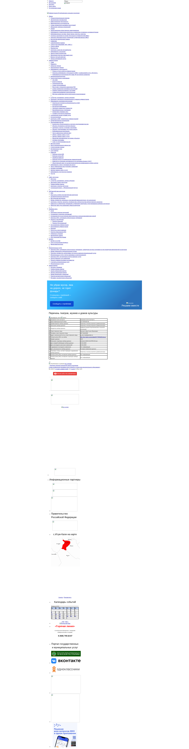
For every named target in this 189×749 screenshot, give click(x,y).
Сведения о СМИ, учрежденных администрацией (64, 119)
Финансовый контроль (57, 244)
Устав (52, 210)
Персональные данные (57, 67)
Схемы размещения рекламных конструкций (63, 25)
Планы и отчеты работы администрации (63, 71)
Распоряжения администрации (59, 226)
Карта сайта (52, 6)
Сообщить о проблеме (62, 304)
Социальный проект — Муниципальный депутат (64, 187)
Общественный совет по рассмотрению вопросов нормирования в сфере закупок (75, 163)
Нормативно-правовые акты (60, 111)
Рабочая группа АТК (58, 156)
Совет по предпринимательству (61, 141)
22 (67, 616)
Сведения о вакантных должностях (62, 108)
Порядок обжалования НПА (58, 232)
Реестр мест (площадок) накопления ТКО (64, 87)
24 (75, 616)
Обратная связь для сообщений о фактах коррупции (65, 205)
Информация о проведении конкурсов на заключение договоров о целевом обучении (74, 32)
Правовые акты (53, 209)
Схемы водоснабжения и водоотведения (63, 92)
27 (60, 618)
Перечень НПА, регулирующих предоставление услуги (66, 256)
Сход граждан (54, 150)
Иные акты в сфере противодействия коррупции (64, 195)
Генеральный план (57, 83)
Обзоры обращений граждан (59, 272)
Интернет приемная (56, 267)
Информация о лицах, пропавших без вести (63, 164)
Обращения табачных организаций (60, 27)
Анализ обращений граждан (58, 271)
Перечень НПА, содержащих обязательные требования (66, 218)
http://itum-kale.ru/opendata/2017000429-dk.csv (93, 337)
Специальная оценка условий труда (61, 115)
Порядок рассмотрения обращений (61, 276)
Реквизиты (54, 64)
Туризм (53, 28)
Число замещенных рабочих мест (61, 133)
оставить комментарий (61, 369)
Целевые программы (58, 140)
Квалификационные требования (61, 110)
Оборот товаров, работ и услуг (60, 134)
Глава (52, 62)
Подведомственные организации (60, 120)
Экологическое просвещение (59, 20)
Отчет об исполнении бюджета (59, 242)
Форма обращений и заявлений (59, 274)
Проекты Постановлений (59, 223)
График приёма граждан (57, 184)
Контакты (51, 4)
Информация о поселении (58, 51)
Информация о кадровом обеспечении (61, 101)
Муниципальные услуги (55, 248)
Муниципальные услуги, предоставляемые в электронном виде (68, 255)
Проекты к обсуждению (57, 219)
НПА (52, 193)
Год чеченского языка (55, 8)
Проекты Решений (57, 221)
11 (52, 614)
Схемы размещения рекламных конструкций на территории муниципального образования (74, 367)
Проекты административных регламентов (62, 260)
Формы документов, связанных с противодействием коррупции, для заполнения (73, 200)
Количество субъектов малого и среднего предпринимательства (70, 124)
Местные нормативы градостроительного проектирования (68, 94)
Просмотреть (67, 597)
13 (60, 614)
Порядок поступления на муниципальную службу (66, 103)
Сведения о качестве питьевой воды (61, 50)
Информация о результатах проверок (61, 172)
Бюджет (51, 239)
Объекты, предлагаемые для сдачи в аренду (64, 129)
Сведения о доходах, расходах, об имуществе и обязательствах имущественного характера (76, 202)
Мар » (67, 621)
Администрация (53, 60)
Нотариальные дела (56, 149)
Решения (53, 228)
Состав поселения (56, 117)
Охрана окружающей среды (58, 58)
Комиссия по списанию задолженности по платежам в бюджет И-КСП (71, 161)
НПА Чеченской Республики (58, 237)
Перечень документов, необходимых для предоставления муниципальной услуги (73, 253)
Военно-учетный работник (58, 57)
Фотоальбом (52, 2)
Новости (51, 1)
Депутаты (53, 179)
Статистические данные (57, 147)
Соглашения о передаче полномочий (61, 214)
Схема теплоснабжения (59, 85)
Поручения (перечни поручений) (60, 212)
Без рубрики (68, 363)
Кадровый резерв (57, 104)
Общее (51, 16)
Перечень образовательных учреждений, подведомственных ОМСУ (70, 37)
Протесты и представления (58, 230)
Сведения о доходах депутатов (59, 186)
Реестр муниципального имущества (61, 145)
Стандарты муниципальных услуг (60, 262)
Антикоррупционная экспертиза (60, 196)
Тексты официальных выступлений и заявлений (64, 166)
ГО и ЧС (53, 173)
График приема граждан (57, 269)
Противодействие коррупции (57, 191)
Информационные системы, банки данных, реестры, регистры (68, 34)
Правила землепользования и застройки (63, 90)
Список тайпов (55, 46)
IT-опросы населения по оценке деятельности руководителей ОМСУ (70, 35)
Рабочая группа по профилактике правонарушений (66, 159)
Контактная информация (59, 106)
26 (56, 618)
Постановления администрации (60, 225)
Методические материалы (58, 198)
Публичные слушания (57, 233)
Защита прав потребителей (58, 53)
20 (60, 616)
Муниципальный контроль (58, 76)
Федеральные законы (57, 235)
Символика (54, 41)
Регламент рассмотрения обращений (61, 278)
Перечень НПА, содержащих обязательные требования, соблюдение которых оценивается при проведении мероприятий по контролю (89, 249)
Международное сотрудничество (60, 23)
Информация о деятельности (59, 69)
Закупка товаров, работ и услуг (61, 136)
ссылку (73, 369)
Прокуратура (54, 48)
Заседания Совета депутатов (59, 182)
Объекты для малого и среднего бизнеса (63, 126)
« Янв (62, 621)
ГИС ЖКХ (55, 80)
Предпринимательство (57, 122)
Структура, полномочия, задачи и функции (63, 97)
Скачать (60, 597)
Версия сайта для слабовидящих (66, 373)
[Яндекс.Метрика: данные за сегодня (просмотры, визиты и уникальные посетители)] (65, 623)
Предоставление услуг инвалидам (60, 258)
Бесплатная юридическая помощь (60, 39)
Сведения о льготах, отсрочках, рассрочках (64, 127)
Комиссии (53, 152)
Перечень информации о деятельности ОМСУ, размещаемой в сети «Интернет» (75, 73)
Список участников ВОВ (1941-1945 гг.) (61, 44)
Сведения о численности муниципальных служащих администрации (70, 99)
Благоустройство (57, 81)
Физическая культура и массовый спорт (62, 55)
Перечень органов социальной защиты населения (64, 365)
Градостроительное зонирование (60, 78)
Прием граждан (53, 265)
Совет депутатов (53, 177)
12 (56, 614)
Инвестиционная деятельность (59, 21)
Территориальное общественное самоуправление (65, 30)
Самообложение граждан (58, 43)
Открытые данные (56, 65)
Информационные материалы (60, 131)
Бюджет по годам (55, 240)
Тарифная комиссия (58, 157)
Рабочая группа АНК (58, 154)
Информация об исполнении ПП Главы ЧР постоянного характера (71, 74)
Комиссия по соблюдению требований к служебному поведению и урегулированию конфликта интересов (80, 203)
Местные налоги (55, 143)
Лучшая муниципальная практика (60, 18)
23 (71, 616)
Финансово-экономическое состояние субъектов (66, 138)
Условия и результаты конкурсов (61, 113)
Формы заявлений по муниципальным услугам (64, 251)
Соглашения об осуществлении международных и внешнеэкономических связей (73, 216)
